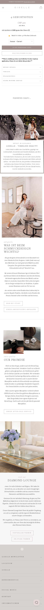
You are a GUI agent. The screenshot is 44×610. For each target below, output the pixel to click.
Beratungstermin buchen (22, 53)
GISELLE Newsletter (13, 557)
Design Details (9, 67)
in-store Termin (22, 539)
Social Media (9, 590)
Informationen (10, 603)
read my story (13, 303)
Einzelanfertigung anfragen (21, 309)
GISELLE (6, 570)
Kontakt (6, 596)
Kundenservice (10, 580)
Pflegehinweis (9, 76)
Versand (6, 71)
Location (7, 563)
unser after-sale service (18, 411)
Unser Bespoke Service (12, 80)
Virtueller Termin (22, 533)
